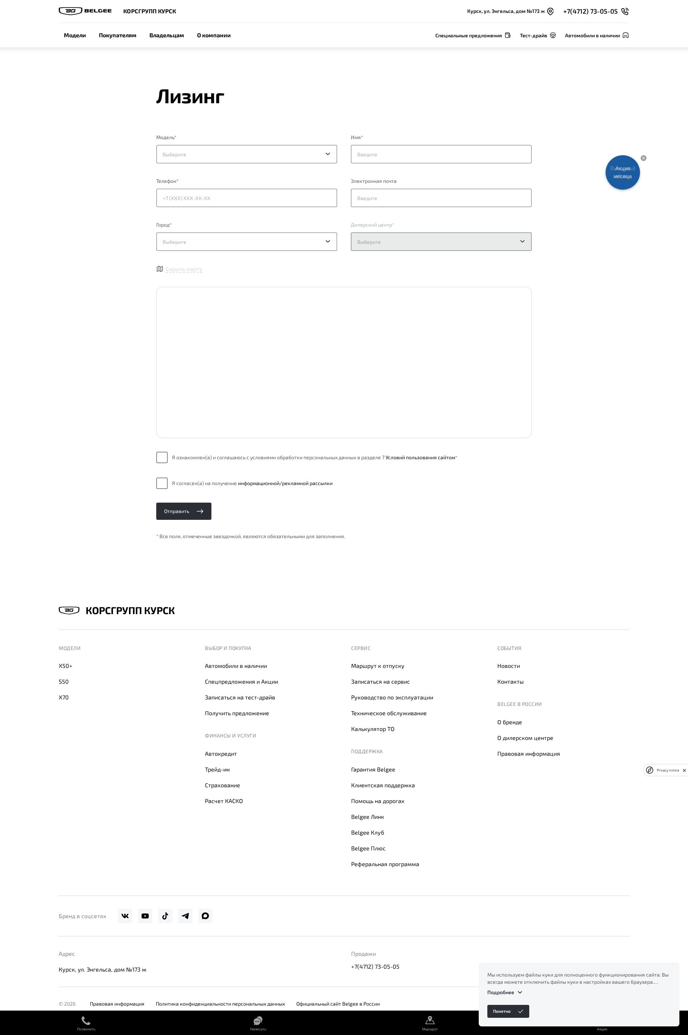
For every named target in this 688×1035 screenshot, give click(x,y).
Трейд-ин (217, 769)
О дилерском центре (525, 737)
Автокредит (221, 753)
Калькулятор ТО (373, 728)
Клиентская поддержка (383, 785)
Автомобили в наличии (236, 665)
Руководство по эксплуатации (392, 697)
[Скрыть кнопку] (643, 158)
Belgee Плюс (368, 848)
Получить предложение (237, 712)
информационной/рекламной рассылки (285, 483)
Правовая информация (528, 753)
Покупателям (118, 35)
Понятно (502, 1010)
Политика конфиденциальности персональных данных (220, 1004)
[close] (684, 770)
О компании (214, 35)
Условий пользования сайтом (420, 457)
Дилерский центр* (372, 225)
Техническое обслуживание (389, 712)
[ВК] (125, 916)
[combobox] (247, 241)
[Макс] (205, 916)
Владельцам (166, 35)
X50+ (65, 665)
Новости (508, 665)
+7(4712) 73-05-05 (375, 966)
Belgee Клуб (367, 832)
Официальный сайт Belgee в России (338, 1004)
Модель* (166, 137)
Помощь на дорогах (378, 800)
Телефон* (167, 181)
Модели (75, 35)
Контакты (510, 681)
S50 (64, 681)
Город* (164, 225)
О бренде (509, 721)
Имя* (357, 137)
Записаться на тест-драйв (240, 697)
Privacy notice (668, 770)
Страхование (222, 785)
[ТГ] (185, 916)
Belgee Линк (367, 816)
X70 (64, 697)
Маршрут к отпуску (378, 665)
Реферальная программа (385, 863)
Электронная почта (374, 181)
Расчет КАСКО (224, 800)
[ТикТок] (165, 916)
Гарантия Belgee (373, 769)
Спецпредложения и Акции (241, 681)
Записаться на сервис (380, 681)
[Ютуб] (145, 916)
